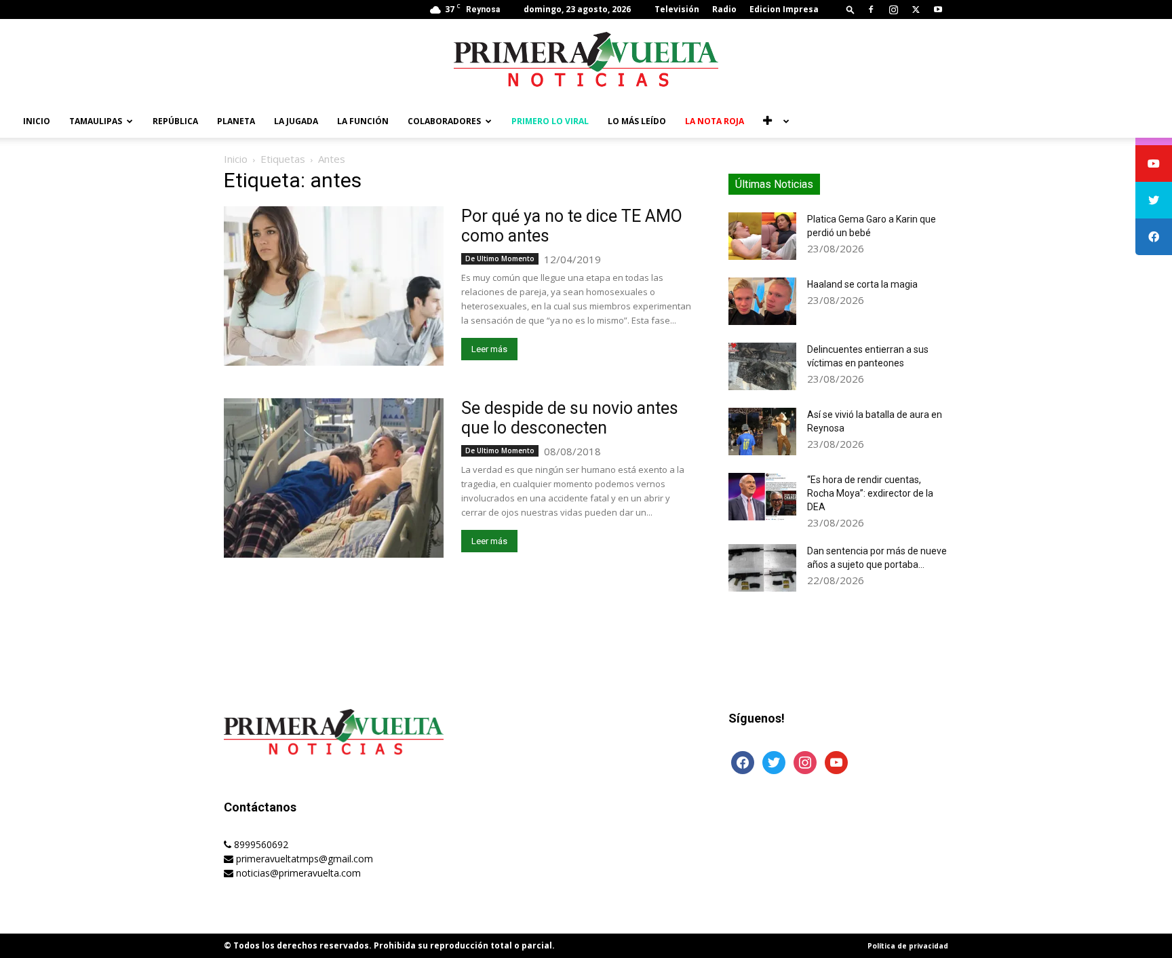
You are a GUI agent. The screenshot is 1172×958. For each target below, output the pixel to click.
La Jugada (296, 121)
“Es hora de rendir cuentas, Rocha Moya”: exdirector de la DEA (870, 493)
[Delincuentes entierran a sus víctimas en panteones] (762, 366)
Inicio (36, 121)
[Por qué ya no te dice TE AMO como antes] (334, 286)
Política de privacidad (907, 946)
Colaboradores (444, 121)
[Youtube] (938, 9)
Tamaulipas (95, 121)
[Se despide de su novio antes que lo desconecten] (334, 478)
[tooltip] (1153, 163)
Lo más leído (637, 121)
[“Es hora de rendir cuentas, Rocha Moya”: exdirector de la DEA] (762, 496)
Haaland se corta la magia (862, 284)
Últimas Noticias (774, 184)
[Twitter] (915, 9)
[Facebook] (871, 9)
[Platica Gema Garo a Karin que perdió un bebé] (762, 236)
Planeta (236, 121)
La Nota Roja (714, 121)
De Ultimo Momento (499, 258)
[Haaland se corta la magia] (762, 301)
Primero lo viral (550, 121)
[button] (850, 9)
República (175, 121)
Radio (724, 9)
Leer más (489, 349)
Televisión (677, 9)
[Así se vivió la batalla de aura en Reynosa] (762, 431)
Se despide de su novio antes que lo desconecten (569, 418)
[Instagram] (893, 9)
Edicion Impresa (784, 9)
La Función (363, 121)
